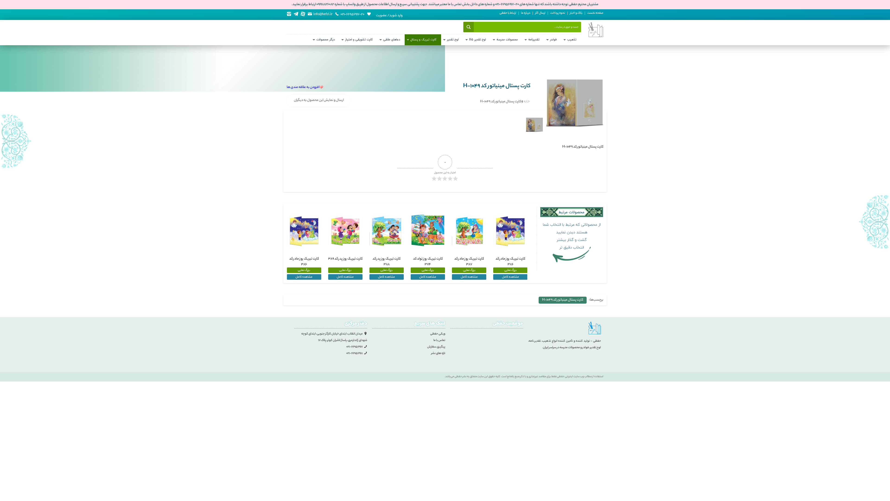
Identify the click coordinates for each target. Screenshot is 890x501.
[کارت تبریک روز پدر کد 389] (345, 231)
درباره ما (525, 13)
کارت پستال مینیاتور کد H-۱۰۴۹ (562, 300)
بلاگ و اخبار (576, 13)
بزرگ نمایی (510, 270)
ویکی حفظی (437, 333)
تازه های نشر (438, 353)
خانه (527, 102)
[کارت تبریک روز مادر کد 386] (510, 231)
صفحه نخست (595, 13)
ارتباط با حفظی (507, 13)
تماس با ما (439, 340)
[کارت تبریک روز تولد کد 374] (428, 231)
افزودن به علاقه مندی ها (303, 87)
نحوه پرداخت (557, 13)
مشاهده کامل (510, 277)
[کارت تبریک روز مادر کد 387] (469, 231)
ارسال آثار (540, 13)
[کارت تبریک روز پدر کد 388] (386, 231)
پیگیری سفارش (436, 346)
